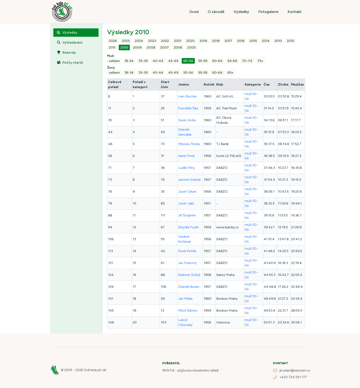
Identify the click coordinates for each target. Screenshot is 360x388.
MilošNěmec (188, 310)
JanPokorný (187, 263)
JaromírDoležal (189, 180)
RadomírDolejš (189, 275)
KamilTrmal (186, 156)
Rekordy (69, 52)
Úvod (194, 11)
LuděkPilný (186, 168)
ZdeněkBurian (188, 287)
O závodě (216, 11)
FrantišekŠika (188, 108)
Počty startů (72, 62)
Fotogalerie (268, 11)
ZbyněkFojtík (188, 227)
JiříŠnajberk (187, 215)
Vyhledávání (72, 42)
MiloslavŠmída (189, 144)
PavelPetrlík (187, 251)
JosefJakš (186, 203)
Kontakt (295, 11)
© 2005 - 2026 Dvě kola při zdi (83, 370)
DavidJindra (187, 120)
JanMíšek (185, 299)
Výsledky (241, 11)
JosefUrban (187, 191)
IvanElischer (187, 96)
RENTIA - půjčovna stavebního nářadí (190, 370)
